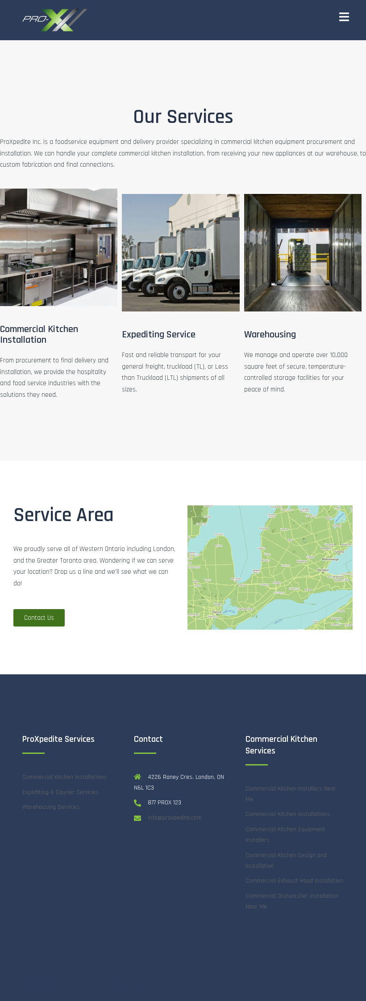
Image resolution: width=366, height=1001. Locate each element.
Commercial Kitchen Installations (64, 777)
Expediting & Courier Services (60, 792)
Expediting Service (158, 334)
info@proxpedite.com (175, 818)
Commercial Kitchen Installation (39, 334)
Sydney (154, 986)
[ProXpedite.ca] (58, 20)
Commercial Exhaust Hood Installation (294, 881)
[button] (39, 618)
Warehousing (270, 334)
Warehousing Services (50, 807)
